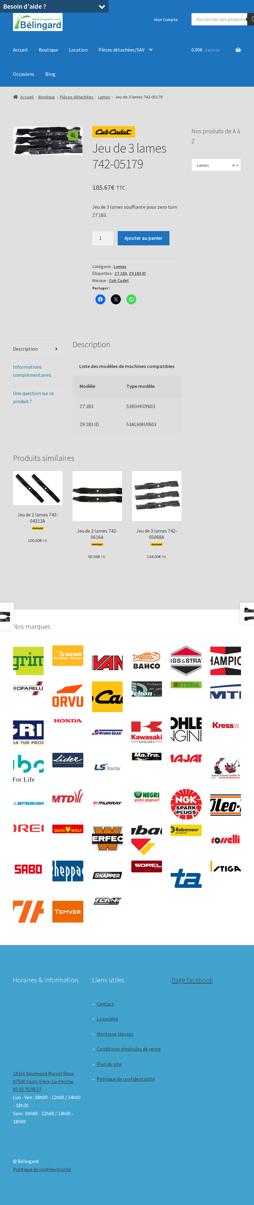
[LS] (107, 768)
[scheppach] (67, 871)
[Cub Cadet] (107, 696)
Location (78, 50)
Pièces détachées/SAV (121, 50)
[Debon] (146, 689)
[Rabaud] (146, 840)
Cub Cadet (119, 280)
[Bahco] (146, 660)
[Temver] (67, 911)
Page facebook (192, 979)
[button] (73, 135)
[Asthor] (67, 655)
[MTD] (67, 796)
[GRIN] (28, 732)
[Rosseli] (225, 840)
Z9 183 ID (137, 273)
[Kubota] (28, 768)
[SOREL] (146, 867)
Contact (105, 1004)
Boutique (48, 50)
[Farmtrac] (225, 696)
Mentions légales (115, 1034)
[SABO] (28, 869)
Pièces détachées (77, 97)
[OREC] (28, 828)
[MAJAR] (186, 758)
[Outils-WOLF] (67, 829)
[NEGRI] (146, 796)
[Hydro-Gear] (107, 732)
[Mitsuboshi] (28, 804)
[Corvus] (67, 696)
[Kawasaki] (146, 732)
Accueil (20, 50)
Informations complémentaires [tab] (32, 371)
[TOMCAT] (107, 901)
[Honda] (67, 720)
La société (107, 1019)
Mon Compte (166, 19)
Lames (104, 97)
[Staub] (186, 875)
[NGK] (186, 804)
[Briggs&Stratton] (186, 660)
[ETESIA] (186, 684)
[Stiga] (225, 866)
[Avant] (107, 660)
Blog (50, 74)
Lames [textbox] (214, 165)
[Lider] (67, 760)
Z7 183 (121, 273)
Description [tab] (25, 349)
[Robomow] (186, 830)
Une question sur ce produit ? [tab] (33, 397)
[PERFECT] (107, 839)
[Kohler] (186, 729)
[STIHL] (28, 911)
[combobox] (216, 165)
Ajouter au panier (143, 238)
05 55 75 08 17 (27, 1089)
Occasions (23, 74)
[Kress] (225, 725)
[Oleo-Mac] (225, 803)
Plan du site (109, 1064)
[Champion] (225, 660)
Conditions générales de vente (129, 1049)
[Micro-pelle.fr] (225, 768)
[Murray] (107, 804)
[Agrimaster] (28, 660)
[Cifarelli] (28, 688)
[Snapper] (107, 876)
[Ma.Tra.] (146, 756)
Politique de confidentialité (126, 1079)
